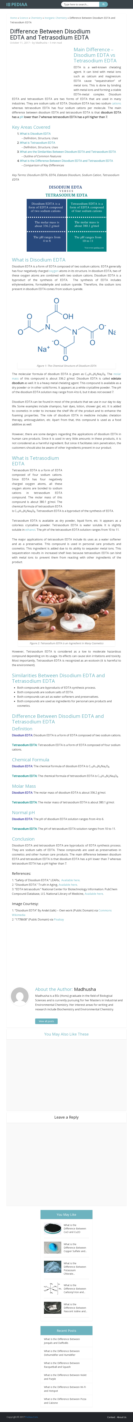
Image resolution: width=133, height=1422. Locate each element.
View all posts (46, 1021)
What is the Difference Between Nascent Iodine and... (75, 1308)
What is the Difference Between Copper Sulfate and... (75, 1247)
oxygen (54, 271)
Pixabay (59, 919)
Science (24, 17)
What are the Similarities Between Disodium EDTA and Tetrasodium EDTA (68, 152)
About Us (121, 1417)
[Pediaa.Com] (17, 4)
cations (116, 103)
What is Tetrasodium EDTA (37, 143)
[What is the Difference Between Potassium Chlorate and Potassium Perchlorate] (54, 1267)
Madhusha (41, 42)
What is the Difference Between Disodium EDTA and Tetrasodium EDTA (66, 161)
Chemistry (36, 17)
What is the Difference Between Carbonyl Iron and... (75, 1289)
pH (21, 117)
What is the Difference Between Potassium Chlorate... (75, 1268)
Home (13, 17)
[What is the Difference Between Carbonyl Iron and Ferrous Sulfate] (54, 1289)
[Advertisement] (43, 71)
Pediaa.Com (31, 1417)
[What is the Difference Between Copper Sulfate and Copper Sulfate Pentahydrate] (54, 1248)
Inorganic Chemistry (56, 17)
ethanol (30, 530)
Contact (111, 1417)
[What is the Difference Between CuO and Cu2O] (54, 1228)
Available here (70, 880)
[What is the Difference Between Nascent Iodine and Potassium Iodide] (54, 1308)
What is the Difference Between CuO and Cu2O (75, 1228)
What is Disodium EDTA (35, 134)
